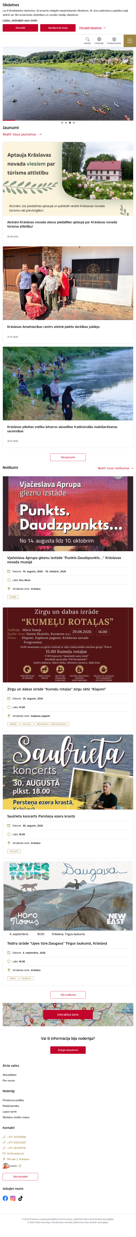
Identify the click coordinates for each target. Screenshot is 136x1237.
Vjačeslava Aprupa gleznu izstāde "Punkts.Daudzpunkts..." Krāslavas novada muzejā (64, 560)
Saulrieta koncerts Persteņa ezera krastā (41, 816)
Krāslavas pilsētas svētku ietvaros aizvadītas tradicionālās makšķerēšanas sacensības (62, 429)
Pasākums (26, 978)
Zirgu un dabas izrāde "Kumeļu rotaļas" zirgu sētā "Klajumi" (56, 689)
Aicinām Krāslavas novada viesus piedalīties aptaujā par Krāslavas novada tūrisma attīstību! (62, 224)
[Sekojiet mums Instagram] (13, 1198)
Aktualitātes (9, 1075)
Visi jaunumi (68, 457)
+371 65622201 (16, 1142)
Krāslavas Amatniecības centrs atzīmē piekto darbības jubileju (53, 327)
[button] (62, 123)
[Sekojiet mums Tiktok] (20, 1198)
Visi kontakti (20, 1176)
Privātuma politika (13, 1100)
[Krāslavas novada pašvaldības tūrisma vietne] (23, 41)
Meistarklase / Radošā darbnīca (52, 724)
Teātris (13, 978)
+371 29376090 (16, 1137)
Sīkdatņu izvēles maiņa (16, 1117)
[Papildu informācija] (20, 1166)
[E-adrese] (10, 1166)
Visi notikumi (68, 994)
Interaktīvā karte (68, 1014)
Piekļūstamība (11, 1106)
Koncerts (26, 724)
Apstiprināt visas (58, 27)
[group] (68, 84)
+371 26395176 (16, 1148)
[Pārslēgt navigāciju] (130, 41)
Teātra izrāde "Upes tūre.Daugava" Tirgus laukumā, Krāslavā (57, 943)
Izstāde (13, 597)
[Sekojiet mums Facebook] (5, 1198)
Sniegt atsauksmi (68, 1050)
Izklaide (13, 724)
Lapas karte (10, 1111)
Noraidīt (20, 27)
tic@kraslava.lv (15, 1153)
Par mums (9, 1080)
